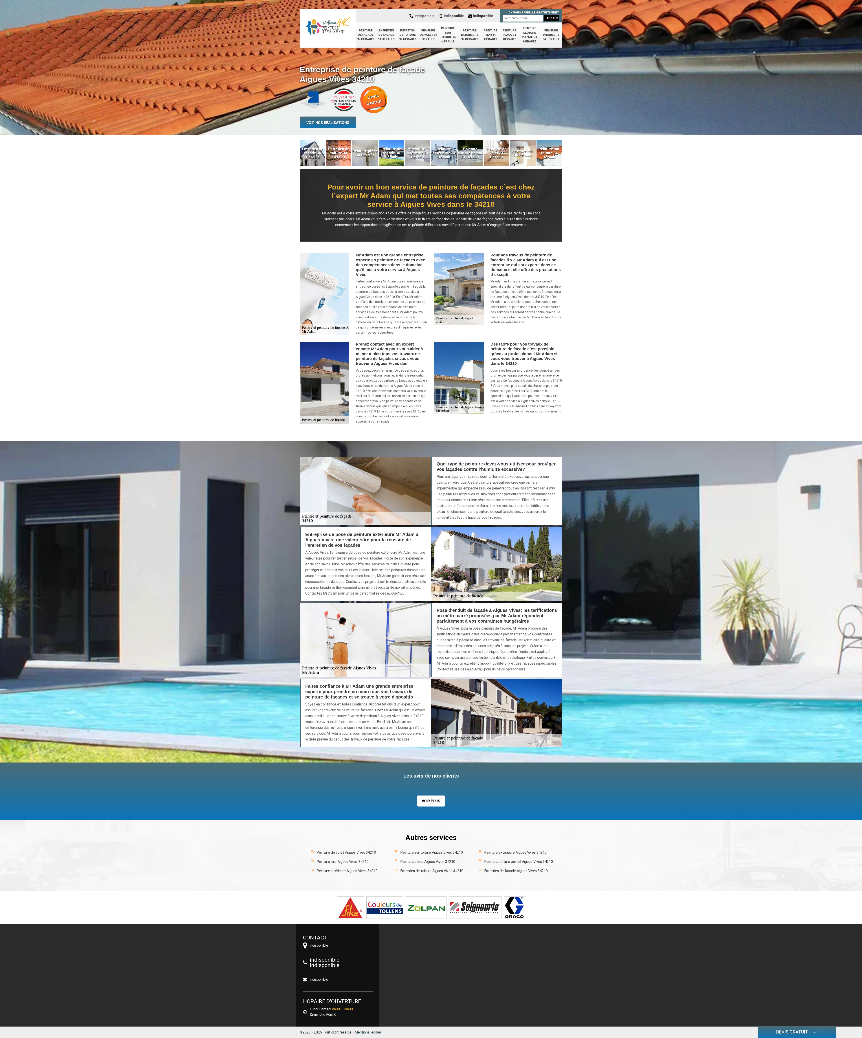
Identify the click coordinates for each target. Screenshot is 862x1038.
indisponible (423, 16)
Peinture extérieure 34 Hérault (469, 35)
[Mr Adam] (328, 26)
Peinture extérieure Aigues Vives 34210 (515, 852)
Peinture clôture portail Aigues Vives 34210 (518, 861)
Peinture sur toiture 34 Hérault (448, 35)
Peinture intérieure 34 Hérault (551, 35)
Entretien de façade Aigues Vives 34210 (516, 871)
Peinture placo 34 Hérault (509, 35)
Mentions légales (368, 1032)
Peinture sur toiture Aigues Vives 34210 (431, 852)
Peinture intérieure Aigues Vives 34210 (347, 871)
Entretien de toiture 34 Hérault (407, 35)
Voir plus (431, 801)
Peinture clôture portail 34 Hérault (529, 35)
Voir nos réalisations (327, 123)
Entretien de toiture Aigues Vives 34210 (431, 871)
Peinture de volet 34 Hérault (428, 35)
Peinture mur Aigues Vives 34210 (343, 861)
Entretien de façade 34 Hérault (386, 35)
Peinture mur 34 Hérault (490, 35)
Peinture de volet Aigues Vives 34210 (346, 852)
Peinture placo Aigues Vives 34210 (427, 861)
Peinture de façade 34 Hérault (365, 35)
